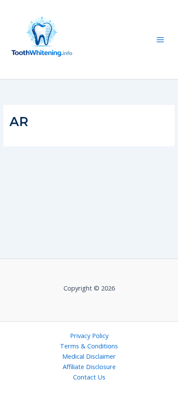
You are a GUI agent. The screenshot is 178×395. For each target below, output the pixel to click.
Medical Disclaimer (89, 356)
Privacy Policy (89, 335)
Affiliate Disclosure (89, 366)
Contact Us (89, 377)
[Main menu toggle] (160, 40)
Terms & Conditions (89, 345)
